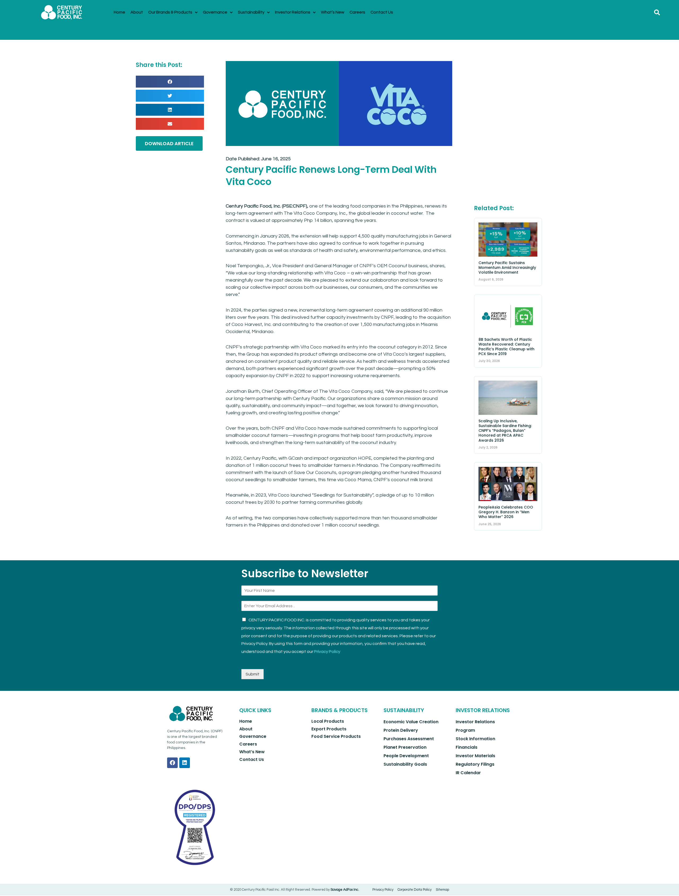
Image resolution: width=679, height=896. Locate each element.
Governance (252, 736)
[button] (657, 12)
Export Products (328, 729)
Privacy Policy (327, 651)
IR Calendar (468, 773)
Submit (252, 674)
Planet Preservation (405, 747)
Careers (248, 744)
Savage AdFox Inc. (344, 889)
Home (245, 721)
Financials (466, 747)
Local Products (327, 721)
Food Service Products (336, 736)
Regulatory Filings (475, 764)
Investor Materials (475, 756)
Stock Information (475, 739)
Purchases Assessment (409, 739)
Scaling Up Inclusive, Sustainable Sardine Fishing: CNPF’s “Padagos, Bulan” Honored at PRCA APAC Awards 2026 (505, 430)
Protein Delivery (401, 730)
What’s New (252, 752)
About (246, 729)
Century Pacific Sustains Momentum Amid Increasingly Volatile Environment (507, 267)
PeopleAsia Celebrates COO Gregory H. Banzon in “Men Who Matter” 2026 (505, 512)
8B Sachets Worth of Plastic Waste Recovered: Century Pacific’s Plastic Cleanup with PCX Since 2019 (506, 347)
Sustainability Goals (405, 764)
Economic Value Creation (411, 722)
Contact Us (251, 759)
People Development (406, 756)
